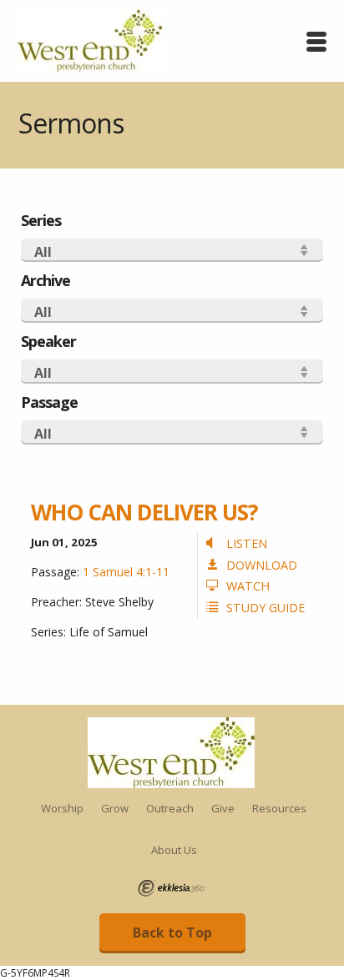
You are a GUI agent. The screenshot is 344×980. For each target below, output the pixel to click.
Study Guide (265, 608)
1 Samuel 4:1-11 (126, 572)
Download (261, 565)
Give (223, 808)
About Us (174, 849)
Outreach (170, 808)
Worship (62, 808)
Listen (246, 543)
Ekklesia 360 (171, 888)
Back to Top (172, 932)
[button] (172, 251)
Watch (248, 586)
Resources (279, 808)
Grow (115, 808)
